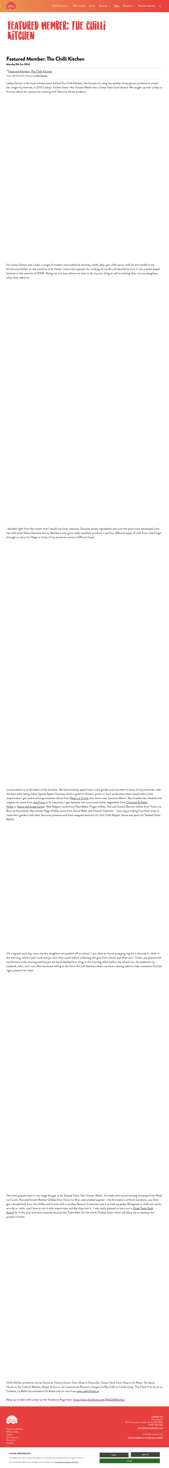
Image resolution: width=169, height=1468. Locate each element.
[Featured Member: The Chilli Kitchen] (84, 71)
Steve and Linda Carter (30, 806)
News (116, 5)
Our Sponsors (12, 1437)
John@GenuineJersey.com (150, 1427)
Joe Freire (39, 802)
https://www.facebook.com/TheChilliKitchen (99, 1400)
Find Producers (59, 5)
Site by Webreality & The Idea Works (145, 1438)
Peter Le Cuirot (79, 798)
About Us (103, 5)
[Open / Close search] (160, 5)
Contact (10, 1442)
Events (92, 5)
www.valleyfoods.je (88, 1391)
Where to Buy (79, 5)
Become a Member (147, 5)
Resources (127, 5)
